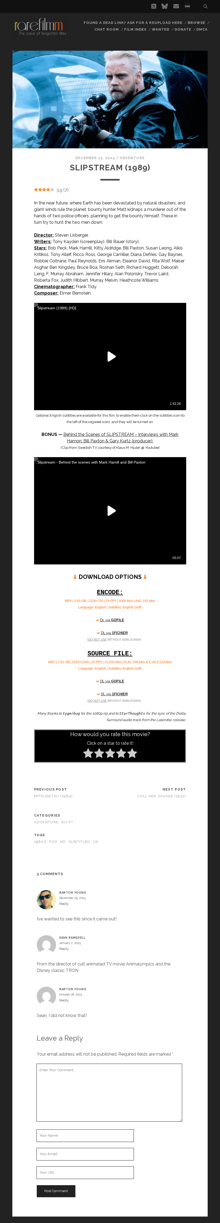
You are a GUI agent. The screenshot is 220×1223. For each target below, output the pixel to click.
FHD (53, 842)
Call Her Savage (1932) (162, 796)
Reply (64, 904)
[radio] (88, 754)
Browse (196, 23)
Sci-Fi (67, 822)
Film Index (135, 29)
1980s (40, 842)
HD (63, 842)
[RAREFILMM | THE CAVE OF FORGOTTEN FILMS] (40, 35)
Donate (183, 29)
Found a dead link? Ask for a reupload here (133, 23)
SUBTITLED (79, 842)
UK (96, 842)
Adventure (132, 158)
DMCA (202, 29)
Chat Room (106, 29)
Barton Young (72, 892)
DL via (112, 620)
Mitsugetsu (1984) (53, 796)
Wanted (160, 29)
